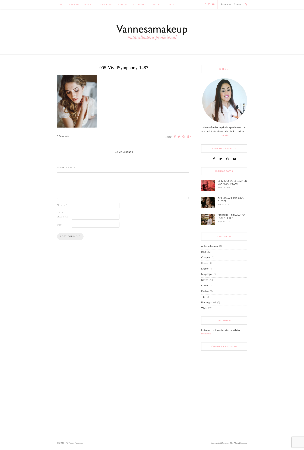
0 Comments (63, 136)
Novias (88, 4)
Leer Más (224, 136)
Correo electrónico (63, 215)
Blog (203, 252)
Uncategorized (208, 303)
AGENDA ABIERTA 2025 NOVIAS (231, 199)
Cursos (204, 263)
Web (59, 225)
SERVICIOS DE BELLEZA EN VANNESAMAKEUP (232, 182)
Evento (204, 269)
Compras (205, 257)
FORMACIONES (105, 4)
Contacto (157, 4)
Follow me (206, 334)
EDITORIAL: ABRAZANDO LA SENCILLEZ (231, 216)
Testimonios (140, 4)
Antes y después (209, 246)
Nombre (62, 205)
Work (204, 308)
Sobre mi (122, 4)
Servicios (74, 4)
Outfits (204, 286)
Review (205, 291)
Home (60, 4)
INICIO (172, 4)
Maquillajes (206, 274)
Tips (203, 297)
